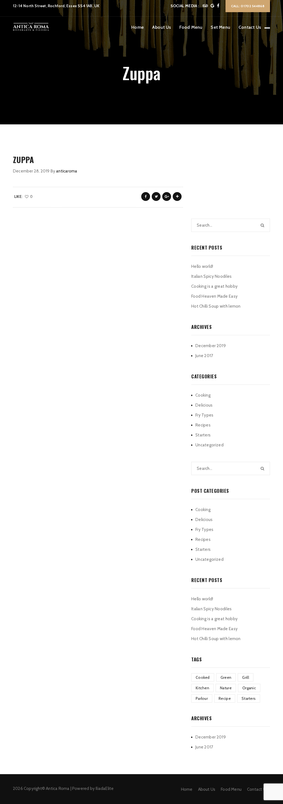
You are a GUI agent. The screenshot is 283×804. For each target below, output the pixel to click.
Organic (249, 687)
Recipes (203, 425)
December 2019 (210, 345)
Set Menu (220, 27)
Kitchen (202, 687)
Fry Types (204, 415)
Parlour (202, 698)
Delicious (204, 405)
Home (137, 27)
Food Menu (191, 27)
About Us (161, 27)
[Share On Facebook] (145, 196)
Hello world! (202, 266)
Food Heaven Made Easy (214, 296)
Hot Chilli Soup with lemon (216, 306)
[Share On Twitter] (156, 196)
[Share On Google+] (166, 196)
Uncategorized (209, 444)
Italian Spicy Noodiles (211, 276)
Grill (245, 677)
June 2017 (204, 355)
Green (226, 677)
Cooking (203, 395)
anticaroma (66, 171)
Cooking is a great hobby (214, 286)
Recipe (225, 698)
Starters (203, 435)
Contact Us (250, 27)
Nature (226, 687)
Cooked (203, 677)
